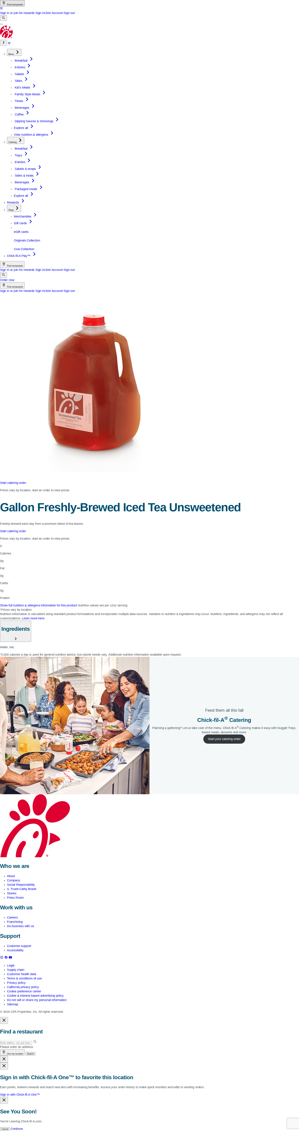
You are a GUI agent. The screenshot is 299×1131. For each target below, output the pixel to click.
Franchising (15, 922)
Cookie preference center (24, 991)
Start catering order (13, 483)
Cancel (4, 1129)
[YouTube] (10, 958)
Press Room (15, 897)
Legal (10, 965)
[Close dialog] (4, 1020)
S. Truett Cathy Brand (21, 889)
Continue (17, 1128)
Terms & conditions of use (24, 978)
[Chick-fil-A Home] (6, 37)
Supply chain (15, 970)
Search (30, 1053)
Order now (7, 280)
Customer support (19, 946)
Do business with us (20, 926)
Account (57, 13)
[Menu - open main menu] (1, 24)
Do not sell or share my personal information (37, 1000)
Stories (11, 893)
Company (13, 880)
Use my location (14, 1053)
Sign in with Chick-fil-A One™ (20, 1094)
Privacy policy (16, 982)
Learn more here (33, 618)
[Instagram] (2, 958)
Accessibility (15, 950)
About (11, 876)
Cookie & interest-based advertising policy (35, 995)
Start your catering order (224, 739)
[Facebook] (6, 958)
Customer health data (21, 974)
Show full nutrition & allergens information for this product (39, 605)
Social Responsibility (21, 884)
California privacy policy (23, 987)
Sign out (69, 13)
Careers (12, 917)
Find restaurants (14, 4)
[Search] (3, 18)
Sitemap (12, 1004)
